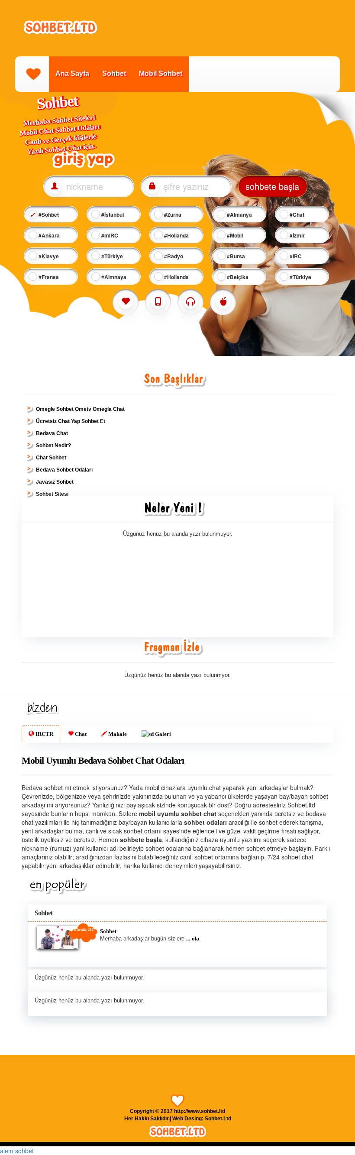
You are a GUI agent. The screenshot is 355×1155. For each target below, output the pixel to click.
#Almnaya (113, 277)
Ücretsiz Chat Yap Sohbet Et (70, 421)
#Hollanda (176, 235)
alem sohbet (17, 1150)
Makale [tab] (117, 734)
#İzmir (296, 235)
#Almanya (239, 214)
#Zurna (172, 214)
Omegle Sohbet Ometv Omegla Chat (80, 409)
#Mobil (234, 235)
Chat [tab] (80, 734)
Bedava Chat (52, 433)
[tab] (177, 912)
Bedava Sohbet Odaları (64, 470)
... (188, 938)
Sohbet (114, 73)
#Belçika (237, 277)
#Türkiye (111, 256)
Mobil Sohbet (160, 73)
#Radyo (173, 256)
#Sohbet (48, 214)
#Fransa (48, 277)
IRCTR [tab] (43, 734)
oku (196, 938)
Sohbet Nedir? (53, 445)
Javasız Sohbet (55, 482)
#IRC (295, 256)
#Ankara (48, 235)
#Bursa (235, 256)
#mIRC (109, 235)
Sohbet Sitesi (52, 494)
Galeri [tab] (162, 734)
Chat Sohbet (51, 458)
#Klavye (48, 256)
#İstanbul (112, 214)
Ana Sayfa (72, 73)
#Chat (296, 214)
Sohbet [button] (43, 913)
